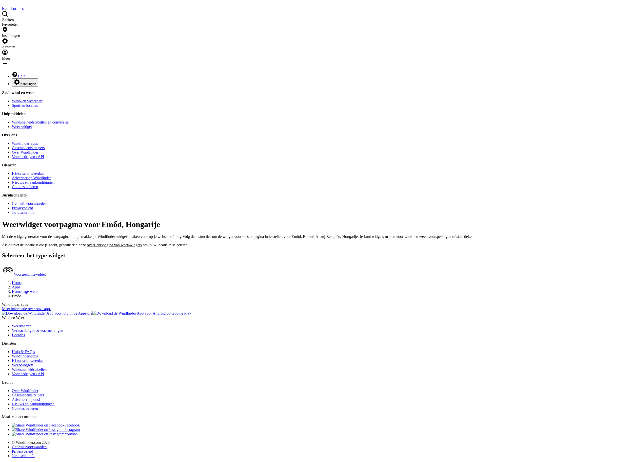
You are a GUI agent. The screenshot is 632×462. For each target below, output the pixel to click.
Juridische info (23, 212)
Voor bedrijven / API (28, 157)
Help (21, 76)
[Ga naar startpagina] (2, 4)
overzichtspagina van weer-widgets (114, 245)
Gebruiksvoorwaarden (29, 203)
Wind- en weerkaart (27, 101)
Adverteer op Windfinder (31, 178)
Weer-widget (22, 126)
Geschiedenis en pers (28, 148)
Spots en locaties (25, 105)
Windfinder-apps (25, 143)
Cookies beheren (25, 187)
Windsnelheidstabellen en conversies (40, 122)
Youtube (71, 434)
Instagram (72, 429)
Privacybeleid (22, 208)
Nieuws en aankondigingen (33, 182)
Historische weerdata (28, 173)
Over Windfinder (25, 152)
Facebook (72, 425)
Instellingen (28, 84)
